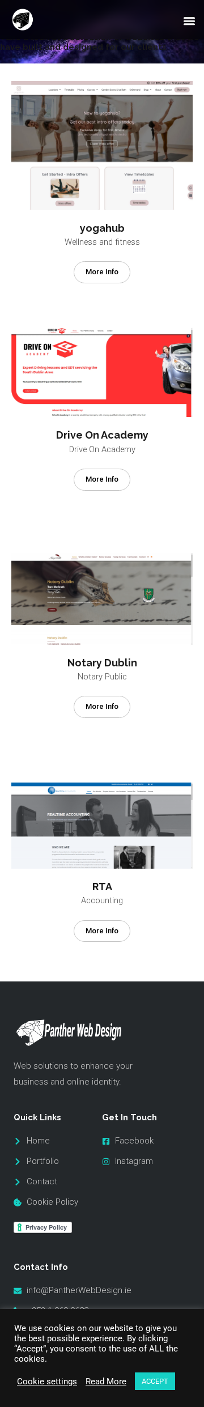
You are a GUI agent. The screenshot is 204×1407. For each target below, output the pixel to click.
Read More (106, 1381)
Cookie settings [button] (47, 1381)
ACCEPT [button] (155, 1381)
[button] (189, 21)
